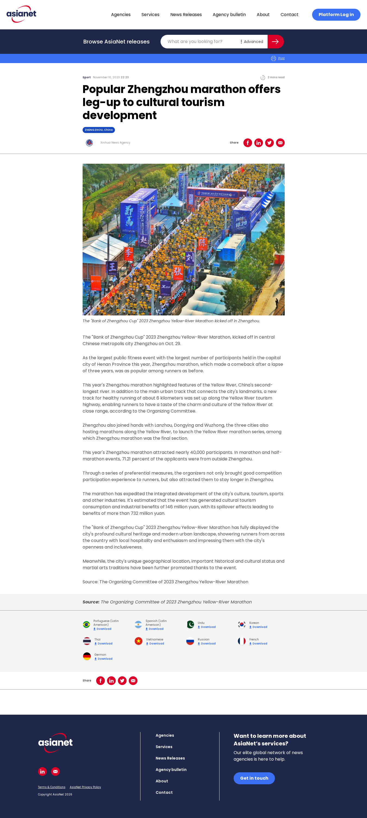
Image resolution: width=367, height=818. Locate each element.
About (263, 14)
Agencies (121, 14)
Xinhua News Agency (115, 143)
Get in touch (254, 778)
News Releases (186, 14)
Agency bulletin (229, 14)
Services (150, 14)
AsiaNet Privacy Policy (85, 787)
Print (281, 58)
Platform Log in (336, 14)
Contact (290, 14)
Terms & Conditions (51, 787)
